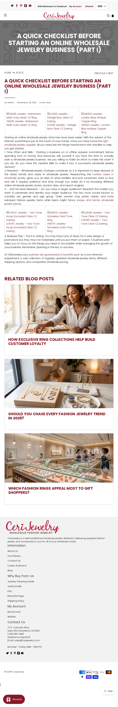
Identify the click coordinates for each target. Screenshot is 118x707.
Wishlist (89, 6)
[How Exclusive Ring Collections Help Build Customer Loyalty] (59, 309)
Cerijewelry (18, 671)
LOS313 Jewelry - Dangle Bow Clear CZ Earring (61, 126)
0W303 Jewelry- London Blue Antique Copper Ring (95, 128)
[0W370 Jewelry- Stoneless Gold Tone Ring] (62, 220)
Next (111, 73)
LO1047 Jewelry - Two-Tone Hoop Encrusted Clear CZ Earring (22, 227)
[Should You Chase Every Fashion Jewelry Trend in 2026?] (59, 383)
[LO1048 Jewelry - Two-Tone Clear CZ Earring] (96, 216)
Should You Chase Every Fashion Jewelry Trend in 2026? (56, 416)
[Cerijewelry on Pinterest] (21, 5)
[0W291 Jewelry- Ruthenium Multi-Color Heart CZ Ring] (24, 117)
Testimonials (15, 586)
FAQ (10, 591)
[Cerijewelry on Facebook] (16, 5)
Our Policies (14, 556)
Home (7, 73)
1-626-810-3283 (16, 633)
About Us (13, 551)
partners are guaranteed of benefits (51, 254)
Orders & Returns (17, 565)
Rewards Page (16, 595)
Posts (20, 73)
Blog (10, 570)
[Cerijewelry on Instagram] (25, 5)
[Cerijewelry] (59, 16)
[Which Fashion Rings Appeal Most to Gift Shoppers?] (59, 458)
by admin (9, 102)
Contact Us (14, 560)
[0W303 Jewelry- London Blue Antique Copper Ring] (96, 121)
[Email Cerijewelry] (30, 5)
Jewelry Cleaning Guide (21, 581)
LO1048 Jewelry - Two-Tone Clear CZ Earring (94, 221)
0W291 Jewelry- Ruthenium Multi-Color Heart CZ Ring (22, 123)
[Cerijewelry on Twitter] (12, 5)
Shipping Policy (16, 600)
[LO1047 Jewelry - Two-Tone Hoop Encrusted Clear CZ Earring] (24, 220)
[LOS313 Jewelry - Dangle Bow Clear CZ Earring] (62, 121)
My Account (75, 6)
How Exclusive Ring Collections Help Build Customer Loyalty (51, 341)
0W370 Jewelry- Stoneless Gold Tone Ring (59, 227)
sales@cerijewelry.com (27, 640)
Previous (100, 73)
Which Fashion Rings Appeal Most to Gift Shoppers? (50, 490)
